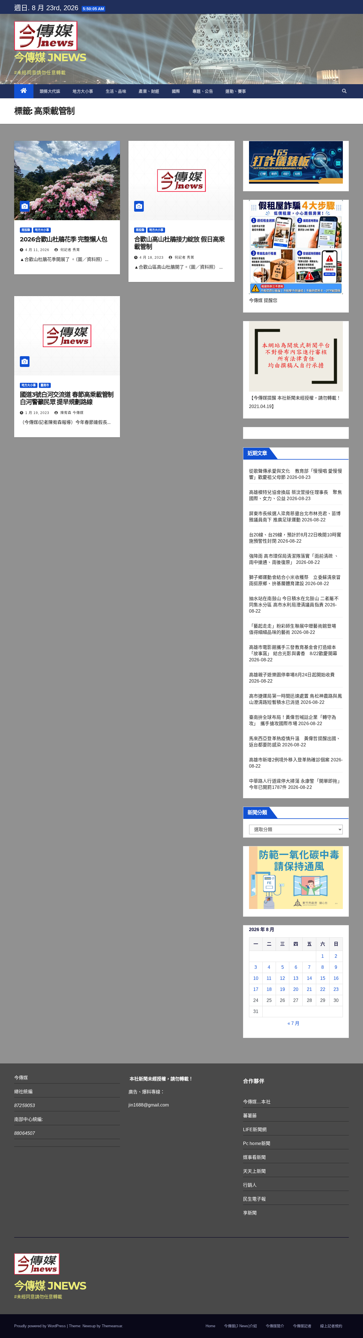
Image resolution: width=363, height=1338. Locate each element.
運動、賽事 (235, 91)
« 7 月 (293, 1023)
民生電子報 (254, 1199)
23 (336, 989)
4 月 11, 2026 (37, 250)
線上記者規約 (331, 1326)
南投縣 (26, 230)
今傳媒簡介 (275, 1326)
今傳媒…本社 (257, 1101)
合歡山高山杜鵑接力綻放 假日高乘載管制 (179, 242)
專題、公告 (203, 91)
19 (282, 989)
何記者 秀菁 (69, 250)
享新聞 (250, 1212)
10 (255, 978)
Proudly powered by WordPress (40, 1326)
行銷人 (250, 1185)
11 (269, 978)
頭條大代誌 (50, 91)
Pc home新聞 (257, 1143)
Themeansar (112, 1326)
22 (322, 989)
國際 (176, 91)
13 (295, 978)
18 (269, 989)
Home (210, 1326)
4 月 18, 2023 (152, 258)
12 (282, 978)
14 (309, 978)
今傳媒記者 (302, 1326)
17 (255, 989)
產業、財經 (149, 91)
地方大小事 (83, 91)
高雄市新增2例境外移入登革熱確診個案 (289, 759)
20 (295, 989)
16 (336, 978)
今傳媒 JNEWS (50, 57)
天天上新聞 (254, 1171)
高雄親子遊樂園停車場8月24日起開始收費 (292, 674)
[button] (344, 91)
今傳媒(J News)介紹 (240, 1326)
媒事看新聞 (254, 1157)
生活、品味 (116, 91)
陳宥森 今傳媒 (71, 413)
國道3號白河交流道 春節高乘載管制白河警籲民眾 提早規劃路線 (66, 398)
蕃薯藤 (250, 1115)
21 (309, 989)
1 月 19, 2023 (37, 413)
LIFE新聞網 (255, 1129)
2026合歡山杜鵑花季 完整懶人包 (63, 239)
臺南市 (45, 385)
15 (322, 978)
